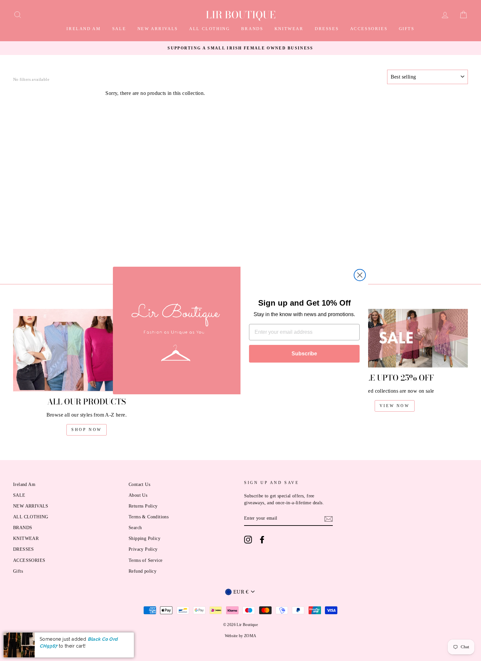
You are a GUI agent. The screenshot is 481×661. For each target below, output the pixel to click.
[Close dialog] (359, 275)
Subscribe (304, 353)
